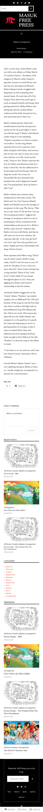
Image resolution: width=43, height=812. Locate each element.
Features (9, 580)
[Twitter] (18, 3)
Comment (31, 430)
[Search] (30, 8)
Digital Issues (10, 575)
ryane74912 (8, 754)
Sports (8, 591)
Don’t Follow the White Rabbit (14, 510)
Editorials (9, 577)
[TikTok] (25, 3)
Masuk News (10, 583)
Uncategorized (25, 42)
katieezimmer (21, 48)
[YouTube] (29, 3)
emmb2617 (8, 513)
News (8, 585)
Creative (15, 471)
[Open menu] (21, 33)
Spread (8, 593)
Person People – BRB (11, 474)
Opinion (16, 42)
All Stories (7, 471)
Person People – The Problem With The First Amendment (18, 548)
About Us (9, 567)
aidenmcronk (8, 477)
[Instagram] (21, 3)
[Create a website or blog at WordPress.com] (21, 806)
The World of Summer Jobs (15, 751)
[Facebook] (14, 3)
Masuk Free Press (28, 21)
